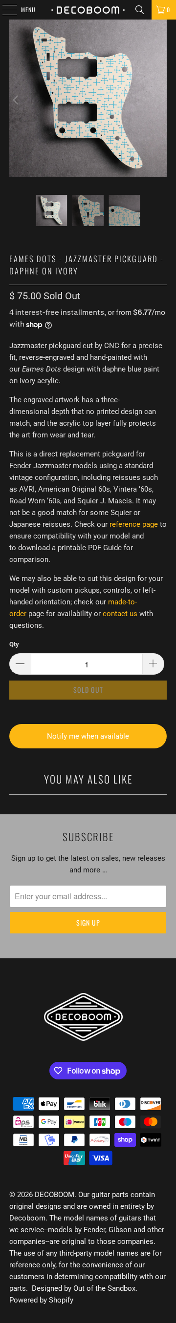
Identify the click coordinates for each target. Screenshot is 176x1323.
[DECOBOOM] (88, 10)
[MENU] (4, 10)
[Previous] (16, 100)
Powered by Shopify (41, 1300)
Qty (14, 644)
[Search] (140, 10)
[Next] (159, 100)
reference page (134, 524)
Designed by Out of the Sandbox (83, 1288)
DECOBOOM (54, 1194)
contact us (120, 613)
